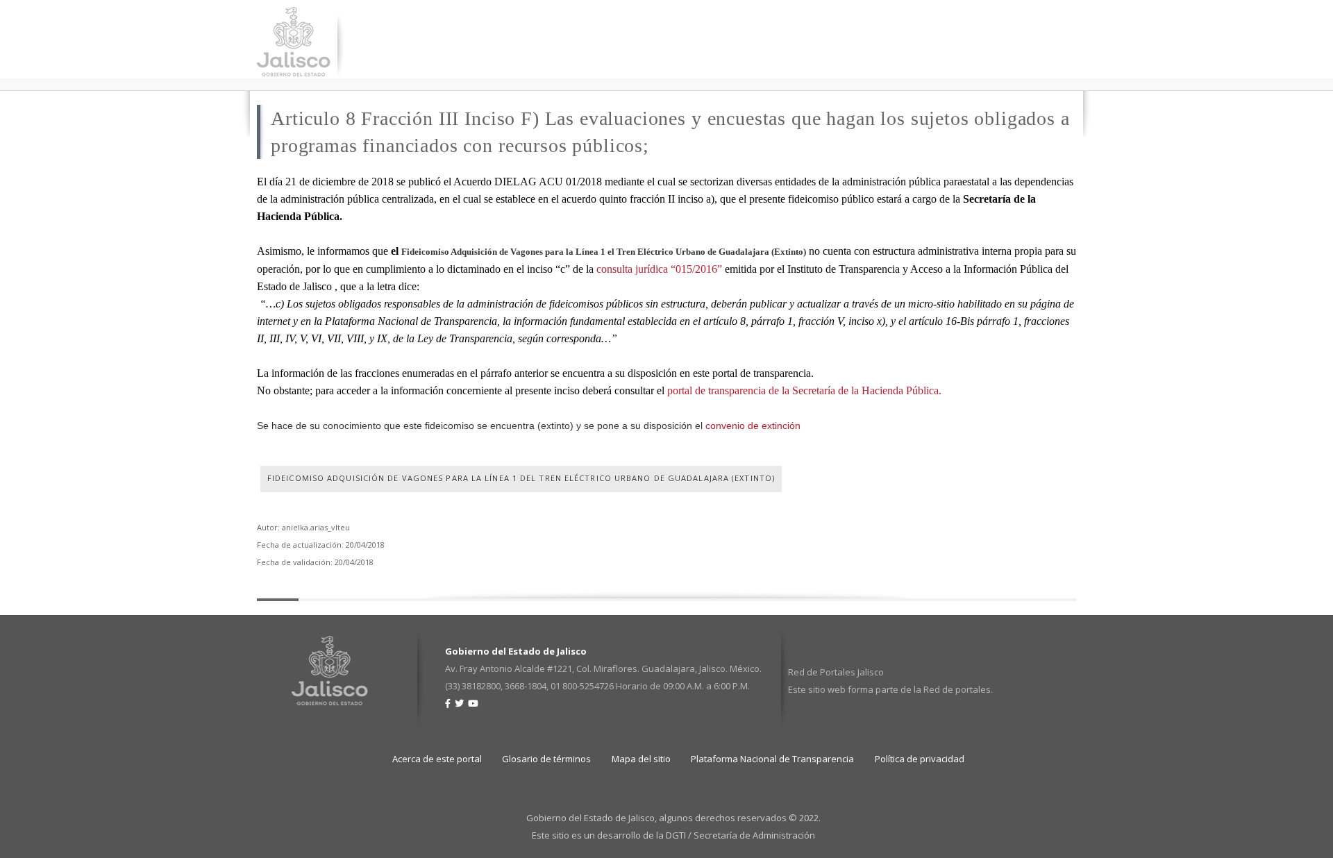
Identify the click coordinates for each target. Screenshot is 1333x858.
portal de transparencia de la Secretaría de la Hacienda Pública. (804, 390)
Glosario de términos (546, 758)
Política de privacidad (919, 758)
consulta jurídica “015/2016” (659, 269)
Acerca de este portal (437, 758)
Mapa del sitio (641, 758)
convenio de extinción (752, 425)
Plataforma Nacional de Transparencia (772, 758)
